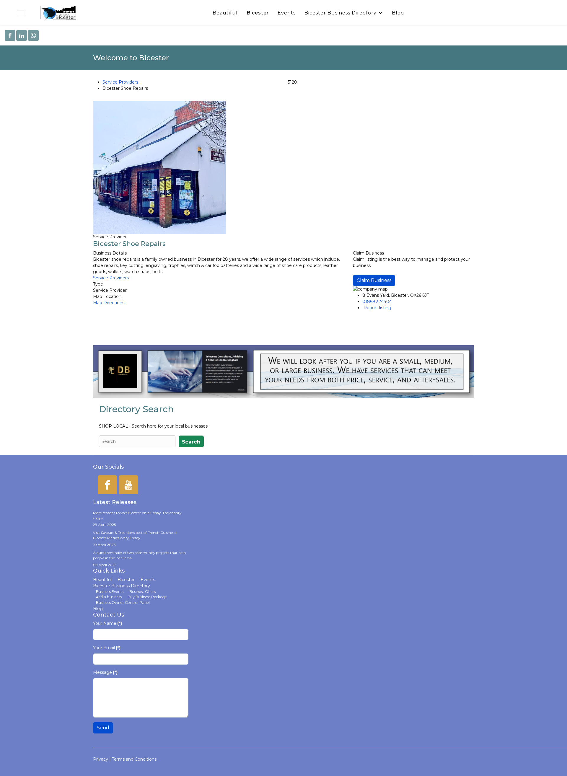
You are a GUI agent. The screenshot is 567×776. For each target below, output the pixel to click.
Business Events (109, 591)
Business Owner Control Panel (123, 602)
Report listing (377, 307)
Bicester (258, 13)
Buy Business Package (147, 597)
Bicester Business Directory (340, 13)
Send (103, 728)
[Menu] (20, 13)
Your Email (106, 648)
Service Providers (120, 82)
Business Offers (142, 591)
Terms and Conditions (134, 759)
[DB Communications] (283, 371)
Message (105, 672)
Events (287, 13)
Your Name (107, 623)
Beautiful (225, 13)
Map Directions (108, 302)
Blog (398, 13)
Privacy (100, 759)
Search (191, 442)
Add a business (109, 597)
